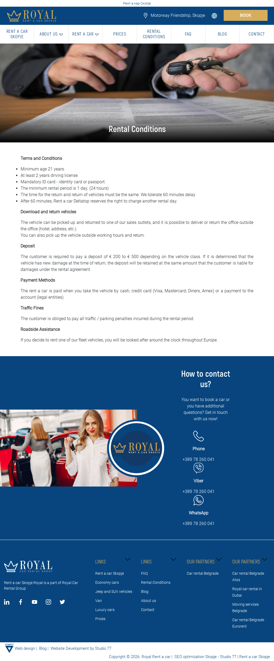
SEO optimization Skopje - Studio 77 (204, 656)
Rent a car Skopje (109, 573)
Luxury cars (105, 610)
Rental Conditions (155, 582)
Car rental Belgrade (203, 573)
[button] (214, 15)
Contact (147, 610)
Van (98, 600)
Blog (145, 591)
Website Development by (72, 648)
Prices (100, 619)
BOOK (245, 15)
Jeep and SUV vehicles (113, 591)
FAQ (144, 573)
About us (148, 600)
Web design (25, 648)
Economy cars (107, 582)
